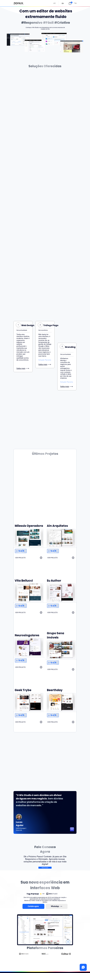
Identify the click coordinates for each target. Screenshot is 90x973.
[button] (70, 3)
